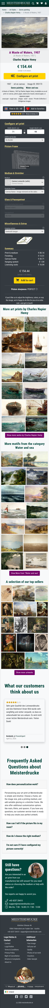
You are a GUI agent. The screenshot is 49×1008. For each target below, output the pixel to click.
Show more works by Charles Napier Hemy (24, 435)
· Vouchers (30, 956)
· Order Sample (32, 959)
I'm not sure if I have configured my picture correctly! (23, 846)
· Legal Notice (9, 946)
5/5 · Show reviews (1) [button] (30, 114)
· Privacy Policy (9, 953)
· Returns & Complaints (12, 959)
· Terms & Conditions (11, 950)
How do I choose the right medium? (23, 835)
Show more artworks (24, 672)
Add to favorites (36, 108)
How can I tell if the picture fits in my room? (24, 825)
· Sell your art (31, 946)
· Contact (7, 943)
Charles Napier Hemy (12, 13)
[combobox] (24, 140)
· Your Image (31, 943)
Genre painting (24, 10)
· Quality (29, 950)
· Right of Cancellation (12, 956)
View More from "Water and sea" (24, 573)
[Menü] (3, 3)
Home (4, 10)
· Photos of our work (34, 953)
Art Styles (12, 10)
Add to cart (26, 280)
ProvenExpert (20, 736)
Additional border (10, 137)
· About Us (7, 962)
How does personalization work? (22, 784)
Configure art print (26, 76)
